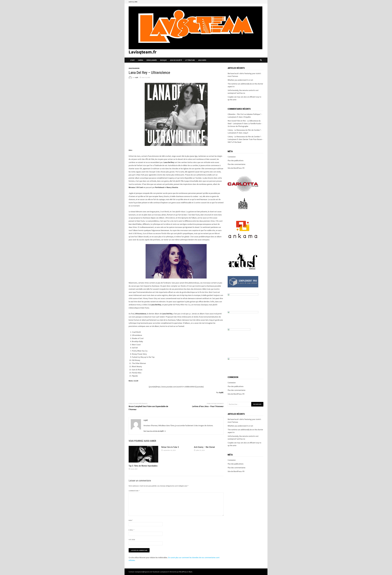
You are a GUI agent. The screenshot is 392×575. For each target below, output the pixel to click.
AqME (136, 77)
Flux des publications (235, 160)
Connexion (232, 156)
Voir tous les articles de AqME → (155, 431)
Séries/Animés (151, 60)
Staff (132, 60)
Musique (163, 60)
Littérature (190, 60)
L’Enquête (247, 117)
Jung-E (245, 133)
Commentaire (134, 491)
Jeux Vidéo (202, 60)
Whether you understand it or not (240, 80)
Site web (132, 539)
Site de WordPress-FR (236, 168)
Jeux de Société (176, 60)
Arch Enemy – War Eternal (204, 447)
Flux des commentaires (236, 164)
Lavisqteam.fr (142, 52)
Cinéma (140, 60)
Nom (131, 520)
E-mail (131, 530)
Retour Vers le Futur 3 (170, 447)
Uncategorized (134, 68)
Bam (190, 572)
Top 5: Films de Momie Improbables (143, 466)
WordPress (183, 572)
